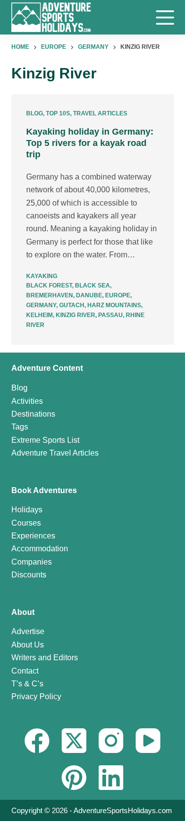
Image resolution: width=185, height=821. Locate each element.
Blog (34, 113)
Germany (41, 305)
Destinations (33, 414)
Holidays (26, 509)
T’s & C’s (27, 683)
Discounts (28, 575)
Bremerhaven (49, 295)
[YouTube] (148, 740)
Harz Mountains (114, 305)
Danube (89, 295)
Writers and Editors (44, 657)
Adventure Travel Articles (55, 453)
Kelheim (39, 315)
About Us (27, 645)
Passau (110, 315)
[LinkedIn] (111, 777)
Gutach (71, 305)
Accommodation (39, 548)
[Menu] (165, 17)
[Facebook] (37, 740)
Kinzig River (75, 315)
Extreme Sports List (45, 440)
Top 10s (58, 113)
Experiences (33, 536)
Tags (19, 427)
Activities (27, 401)
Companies (31, 562)
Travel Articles (100, 113)
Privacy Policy (36, 696)
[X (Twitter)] (74, 740)
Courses (26, 523)
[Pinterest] (74, 777)
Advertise (27, 631)
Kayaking (41, 276)
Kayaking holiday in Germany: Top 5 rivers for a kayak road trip (89, 143)
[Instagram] (111, 740)
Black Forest (49, 285)
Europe (117, 295)
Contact (24, 671)
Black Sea (92, 285)
